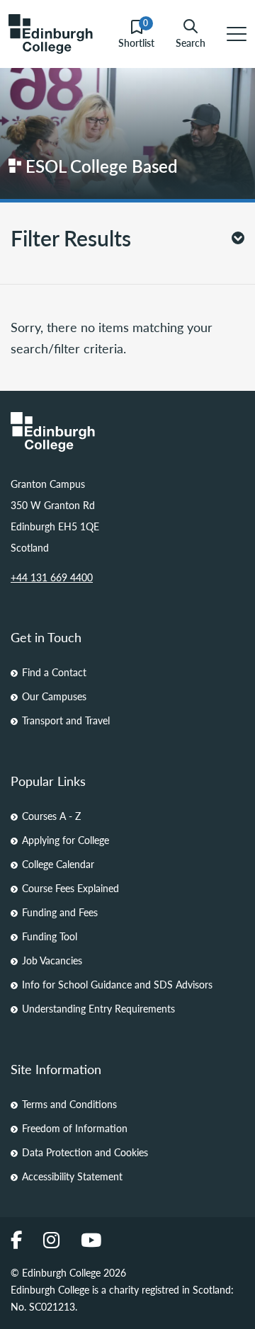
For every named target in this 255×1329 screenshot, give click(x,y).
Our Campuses (54, 696)
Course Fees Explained (70, 888)
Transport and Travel (66, 720)
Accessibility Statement (72, 1176)
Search (190, 41)
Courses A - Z (51, 816)
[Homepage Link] (127, 432)
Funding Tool (49, 936)
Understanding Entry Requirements (98, 1008)
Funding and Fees (60, 912)
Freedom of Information (75, 1128)
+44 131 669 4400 (52, 577)
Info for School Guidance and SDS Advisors (117, 984)
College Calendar (58, 864)
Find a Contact (54, 672)
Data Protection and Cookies (85, 1152)
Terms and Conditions (69, 1104)
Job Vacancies (52, 960)
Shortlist (136, 34)
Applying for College (65, 840)
